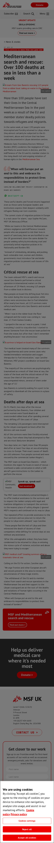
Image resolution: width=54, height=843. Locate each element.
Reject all (27, 829)
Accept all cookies (27, 837)
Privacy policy (19, 814)
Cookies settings (27, 820)
